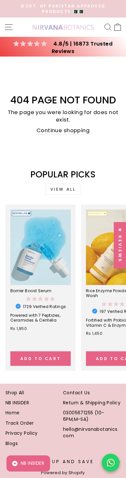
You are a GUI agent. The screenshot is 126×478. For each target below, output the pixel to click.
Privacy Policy (21, 433)
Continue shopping (63, 130)
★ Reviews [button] (120, 245)
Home (12, 412)
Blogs (11, 443)
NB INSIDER (17, 402)
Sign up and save (64, 462)
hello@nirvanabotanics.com (91, 432)
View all (63, 189)
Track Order (19, 423)
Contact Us (76, 392)
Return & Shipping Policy (92, 402)
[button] (40, 299)
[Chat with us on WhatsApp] (111, 463)
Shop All (14, 392)
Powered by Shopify (63, 472)
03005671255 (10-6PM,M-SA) (83, 415)
